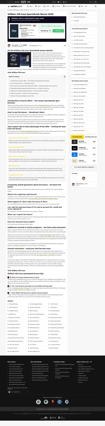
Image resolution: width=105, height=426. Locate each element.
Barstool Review (13, 321)
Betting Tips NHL (78, 119)
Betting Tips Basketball (80, 92)
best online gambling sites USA (30, 131)
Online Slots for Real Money (16, 369)
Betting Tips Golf (78, 100)
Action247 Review (34, 317)
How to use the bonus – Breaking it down (22, 83)
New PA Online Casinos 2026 (16, 377)
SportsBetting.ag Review (16, 341)
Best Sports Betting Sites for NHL (40, 371)
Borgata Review (13, 304)
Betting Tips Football (80, 96)
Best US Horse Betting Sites (39, 377)
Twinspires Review (55, 344)
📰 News (65, 2)
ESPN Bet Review (34, 327)
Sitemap (80, 382)
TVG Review (33, 344)
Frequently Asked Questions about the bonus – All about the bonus (30, 88)
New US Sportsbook (79, 36)
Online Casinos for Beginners (16, 364)
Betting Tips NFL (78, 115)
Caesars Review (82, 161)
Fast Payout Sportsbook (80, 44)
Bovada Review (34, 331)
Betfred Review (13, 307)
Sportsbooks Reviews (80, 74)
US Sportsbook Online (80, 32)
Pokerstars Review (35, 324)
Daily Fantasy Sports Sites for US (40, 380)
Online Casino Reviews (14, 366)
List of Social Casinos (70, 6)
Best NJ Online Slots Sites (15, 371)
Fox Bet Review (54, 341)
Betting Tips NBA (78, 111)
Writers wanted (82, 375)
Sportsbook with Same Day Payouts (84, 47)
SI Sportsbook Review (56, 324)
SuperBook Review (14, 327)
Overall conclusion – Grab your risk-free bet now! (24, 93)
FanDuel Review (83, 155)
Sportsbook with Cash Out (81, 59)
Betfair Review (13, 348)
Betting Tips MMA (79, 107)
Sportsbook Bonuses (79, 17)
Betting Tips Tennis (79, 123)
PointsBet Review (55, 310)
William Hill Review (24, 10)
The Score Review (14, 344)
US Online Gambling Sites (13, 10)
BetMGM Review (83, 142)
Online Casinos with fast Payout (17, 384)
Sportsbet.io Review (55, 338)
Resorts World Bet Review (37, 314)
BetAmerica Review (14, 317)
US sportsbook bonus (45, 105)
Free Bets (76, 20)
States (31, 6)
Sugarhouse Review (55, 321)
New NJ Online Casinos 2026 (16, 375)
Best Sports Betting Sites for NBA (40, 369)
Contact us (81, 373)
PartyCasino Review (14, 324)
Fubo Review (53, 307)
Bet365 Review (13, 331)
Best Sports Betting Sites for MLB (40, 366)
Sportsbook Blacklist (79, 70)
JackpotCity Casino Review (16, 338)
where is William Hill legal (21, 288)
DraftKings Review (83, 149)
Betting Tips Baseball (80, 88)
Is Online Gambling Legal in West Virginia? (63, 369)
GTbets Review (54, 334)
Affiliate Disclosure (83, 380)
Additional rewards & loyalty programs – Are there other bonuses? (29, 91)
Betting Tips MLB (78, 103)
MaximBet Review (35, 351)
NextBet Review (13, 310)
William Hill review (19, 245)
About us (80, 364)
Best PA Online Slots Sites (15, 373)
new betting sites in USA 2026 (45, 255)
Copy (50, 30)
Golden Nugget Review (36, 304)
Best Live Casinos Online (15, 380)
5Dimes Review (13, 334)
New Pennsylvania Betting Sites (40, 375)
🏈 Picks (54, 2)
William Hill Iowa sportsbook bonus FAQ (22, 96)
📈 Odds (60, 2)
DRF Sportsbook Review (36, 341)
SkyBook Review (34, 348)
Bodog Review (34, 334)
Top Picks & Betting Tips (80, 84)
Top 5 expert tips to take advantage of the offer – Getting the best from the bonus (34, 86)
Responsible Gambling (84, 371)
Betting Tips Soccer (79, 130)
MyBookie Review (34, 338)
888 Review (12, 314)
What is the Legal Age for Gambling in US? (64, 365)
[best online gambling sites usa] (17, 6)
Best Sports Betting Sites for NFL (40, 364)
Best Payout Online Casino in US (17, 382)
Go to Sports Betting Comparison (84, 167)
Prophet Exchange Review (57, 327)
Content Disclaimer (83, 377)
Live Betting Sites (79, 40)
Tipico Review (54, 314)
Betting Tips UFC (78, 126)
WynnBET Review (14, 351)
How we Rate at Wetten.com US (86, 369)
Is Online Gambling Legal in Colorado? (62, 373)
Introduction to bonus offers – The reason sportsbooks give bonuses (30, 81)
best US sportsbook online (48, 235)
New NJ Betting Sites (37, 373)
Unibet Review (54, 304)
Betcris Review (34, 310)
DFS (82, 6)
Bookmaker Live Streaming (81, 51)
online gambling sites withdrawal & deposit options (43, 198)
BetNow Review (54, 348)
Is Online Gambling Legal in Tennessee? (62, 376)
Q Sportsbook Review (56, 317)
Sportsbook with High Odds (81, 63)
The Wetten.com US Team (84, 366)
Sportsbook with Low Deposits (82, 67)
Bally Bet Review (34, 321)
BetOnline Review (55, 331)
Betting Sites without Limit (81, 55)
